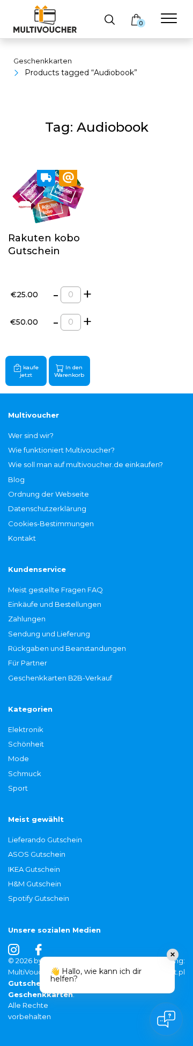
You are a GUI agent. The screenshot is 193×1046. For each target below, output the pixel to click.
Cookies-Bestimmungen (51, 523)
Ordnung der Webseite (48, 494)
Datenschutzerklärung (47, 508)
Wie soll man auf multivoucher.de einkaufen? (85, 464)
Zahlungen (27, 618)
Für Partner (27, 662)
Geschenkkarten (42, 60)
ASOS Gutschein (36, 854)
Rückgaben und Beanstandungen (67, 648)
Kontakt (22, 538)
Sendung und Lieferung (49, 633)
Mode (18, 758)
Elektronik (25, 729)
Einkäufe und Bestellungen (54, 604)
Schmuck (24, 773)
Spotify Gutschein (38, 898)
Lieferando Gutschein (45, 839)
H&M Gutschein (34, 883)
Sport (18, 788)
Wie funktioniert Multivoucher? (61, 450)
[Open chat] (166, 1019)
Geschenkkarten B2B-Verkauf (60, 678)
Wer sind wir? (31, 435)
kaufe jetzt (29, 371)
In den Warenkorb (69, 371)
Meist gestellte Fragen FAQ (55, 589)
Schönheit (26, 744)
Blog (16, 479)
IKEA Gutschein (34, 869)
